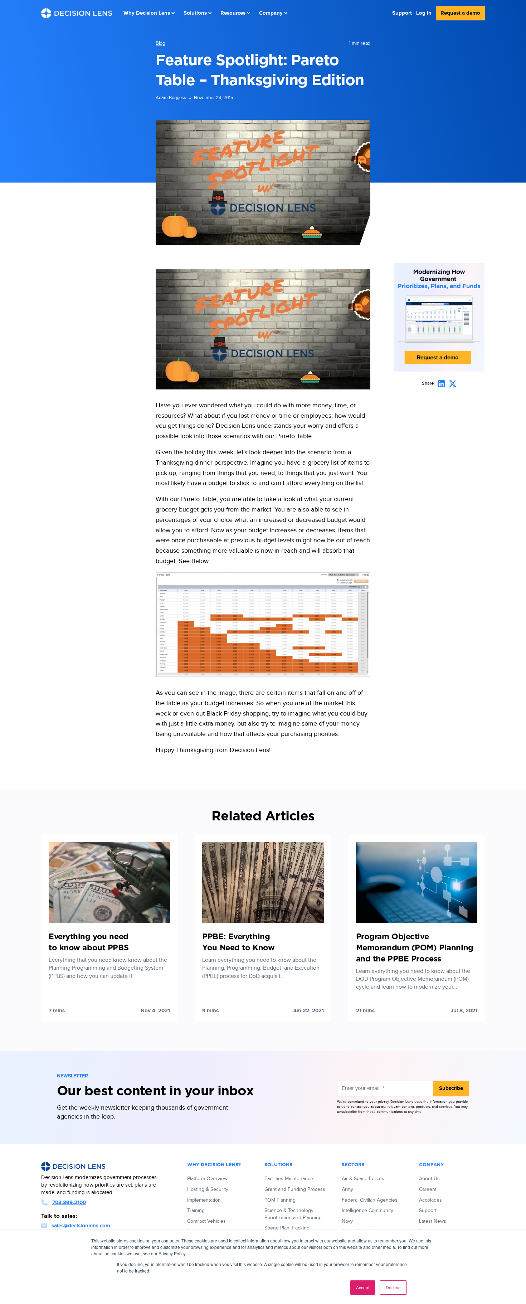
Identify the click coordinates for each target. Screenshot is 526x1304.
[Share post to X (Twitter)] (452, 383)
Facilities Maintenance (288, 1179)
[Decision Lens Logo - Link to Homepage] (76, 13)
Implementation (204, 1200)
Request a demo (460, 13)
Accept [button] (362, 1287)
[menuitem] (149, 13)
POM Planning (280, 1200)
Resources (232, 13)
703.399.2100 (69, 1202)
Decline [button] (393, 1287)
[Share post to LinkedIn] (441, 383)
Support (402, 13)
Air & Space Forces (363, 1179)
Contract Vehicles (206, 1221)
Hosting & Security (207, 1189)
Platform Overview (207, 1179)
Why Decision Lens (146, 13)
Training (196, 1210)
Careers (428, 1189)
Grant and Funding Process (294, 1189)
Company (271, 13)
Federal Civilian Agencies (370, 1200)
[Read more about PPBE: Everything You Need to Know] (263, 928)
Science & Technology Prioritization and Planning (293, 1214)
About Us (429, 1179)
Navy (347, 1221)
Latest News (432, 1221)
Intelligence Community (367, 1210)
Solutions (195, 13)
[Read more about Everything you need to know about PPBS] (109, 928)
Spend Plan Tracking (287, 1228)
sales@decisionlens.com (81, 1225)
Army (347, 1189)
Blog (160, 43)
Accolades (430, 1200)
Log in (424, 13)
